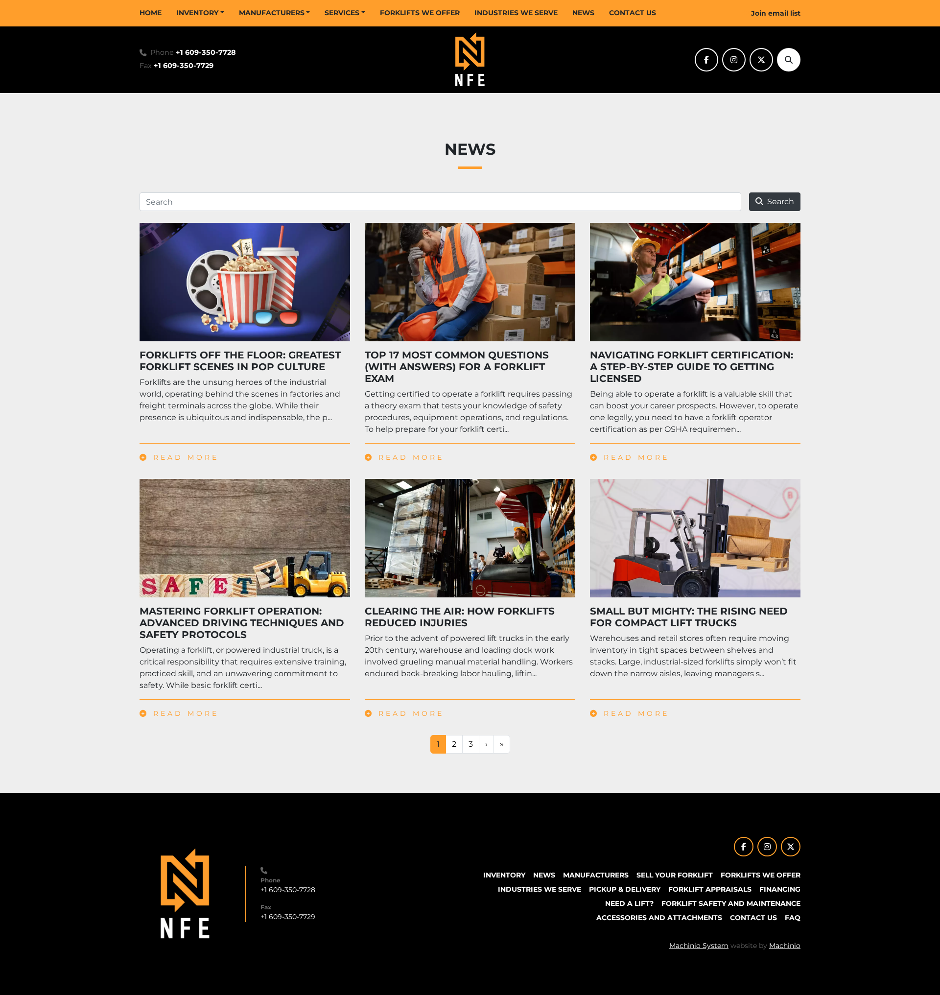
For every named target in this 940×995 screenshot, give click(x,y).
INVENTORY (197, 12)
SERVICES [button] (342, 12)
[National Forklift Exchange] (185, 893)
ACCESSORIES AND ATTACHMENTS (659, 917)
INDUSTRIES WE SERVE (516, 12)
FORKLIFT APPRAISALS (710, 889)
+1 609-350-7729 (183, 65)
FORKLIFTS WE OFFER (420, 12)
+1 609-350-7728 (206, 52)
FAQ (792, 917)
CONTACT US (632, 12)
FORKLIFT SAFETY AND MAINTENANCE (730, 903)
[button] (200, 13)
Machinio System (698, 945)
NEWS (583, 12)
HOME (151, 12)
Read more (184, 457)
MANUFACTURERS (272, 12)
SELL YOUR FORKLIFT (674, 875)
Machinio (784, 945)
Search (780, 201)
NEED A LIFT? (629, 903)
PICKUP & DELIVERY (624, 889)
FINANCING (779, 889)
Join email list (775, 13)
